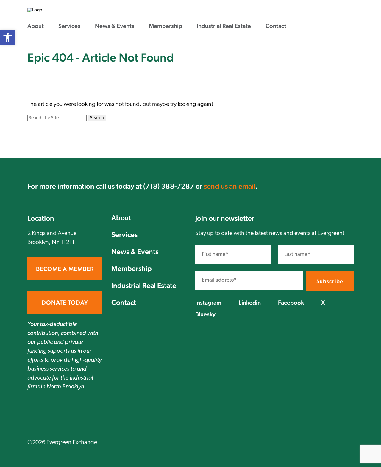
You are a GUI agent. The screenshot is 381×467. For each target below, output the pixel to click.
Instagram (208, 302)
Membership (165, 25)
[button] (7, 37)
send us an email (229, 186)
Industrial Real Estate (224, 25)
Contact (276, 25)
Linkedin (250, 302)
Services (69, 25)
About (35, 25)
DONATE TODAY (65, 302)
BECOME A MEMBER (65, 268)
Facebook (291, 302)
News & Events (114, 25)
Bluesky (205, 314)
